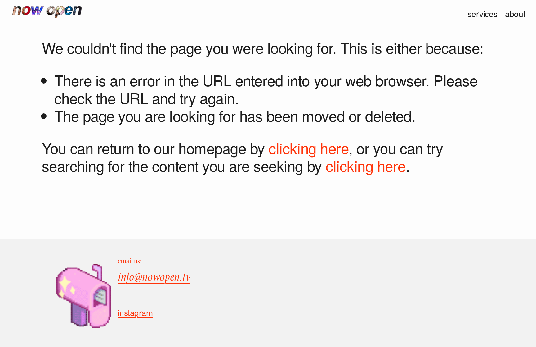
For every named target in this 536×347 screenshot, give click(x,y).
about (515, 14)
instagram (135, 313)
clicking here (309, 147)
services (483, 14)
